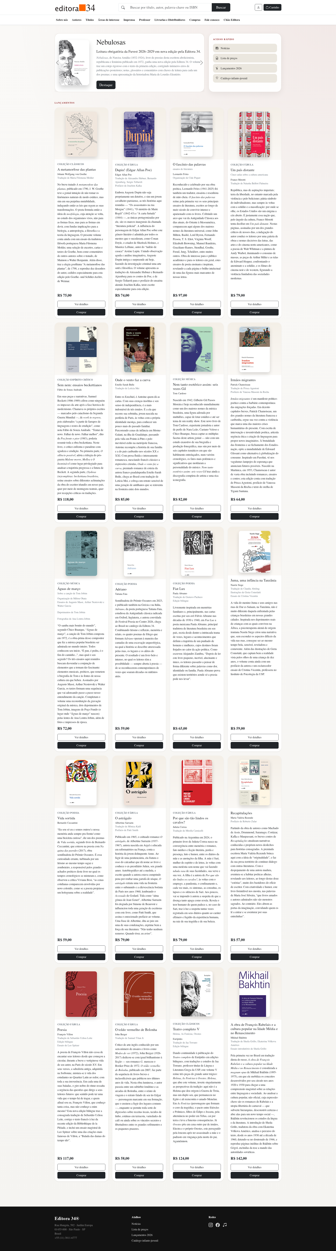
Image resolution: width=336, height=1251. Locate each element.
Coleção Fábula (126, 179)
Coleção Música (184, 393)
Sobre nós (62, 20)
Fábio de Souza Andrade (69, 404)
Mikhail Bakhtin (239, 1052)
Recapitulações (241, 827)
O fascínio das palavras (189, 178)
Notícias (136, 1238)
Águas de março (68, 603)
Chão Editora (232, 20)
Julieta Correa (180, 841)
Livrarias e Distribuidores (170, 20)
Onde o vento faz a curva (132, 394)
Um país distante (242, 184)
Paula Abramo (180, 607)
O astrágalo (123, 832)
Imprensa (129, 20)
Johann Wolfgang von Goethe (72, 188)
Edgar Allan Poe (123, 189)
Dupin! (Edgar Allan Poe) (133, 184)
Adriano (121, 603)
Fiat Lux (179, 603)
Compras (194, 20)
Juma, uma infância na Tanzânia (253, 594)
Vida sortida (66, 832)
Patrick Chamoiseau (240, 399)
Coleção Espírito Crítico (75, 394)
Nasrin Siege (237, 599)
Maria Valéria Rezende (242, 832)
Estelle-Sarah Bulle (124, 399)
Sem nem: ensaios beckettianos (79, 399)
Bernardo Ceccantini (67, 837)
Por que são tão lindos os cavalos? (190, 834)
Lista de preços (140, 1243)
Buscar (221, 7)
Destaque (106, 99)
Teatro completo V (186, 1043)
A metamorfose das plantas (76, 183)
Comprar (81, 326)
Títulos (90, 20)
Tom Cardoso (179, 407)
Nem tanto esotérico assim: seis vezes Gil (195, 400)
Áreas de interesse (108, 20)
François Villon (65, 1048)
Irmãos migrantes (243, 394)
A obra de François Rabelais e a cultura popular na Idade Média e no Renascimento (254, 1043)
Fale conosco (212, 20)
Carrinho (274, 7)
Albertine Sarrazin (124, 837)
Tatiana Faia (121, 608)
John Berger (121, 1048)
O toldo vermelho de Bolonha (136, 1044)
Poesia (62, 1044)
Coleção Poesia (126, 598)
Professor (144, 20)
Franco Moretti (238, 194)
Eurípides (177, 1053)
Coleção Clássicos (70, 178)
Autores (76, 20)
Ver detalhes (81, 318)
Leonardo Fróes (180, 188)
